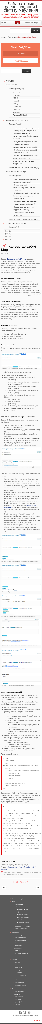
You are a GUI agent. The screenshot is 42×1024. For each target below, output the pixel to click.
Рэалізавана (9, 85)
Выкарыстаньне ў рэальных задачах (23, 219)
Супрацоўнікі (18, 1002)
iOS (14, 98)
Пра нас (14, 989)
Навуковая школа (19, 943)
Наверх (37, 1020)
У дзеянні (17, 907)
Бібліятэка (17, 962)
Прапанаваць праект (20, 937)
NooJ (15, 109)
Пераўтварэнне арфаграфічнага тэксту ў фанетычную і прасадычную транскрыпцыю (25, 144)
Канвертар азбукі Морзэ (16, 259)
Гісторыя (17, 950)
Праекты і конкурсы (20, 965)
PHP (15, 95)
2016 (6, 231)
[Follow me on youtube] (8, 23)
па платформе (14, 88)
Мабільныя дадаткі (22, 914)
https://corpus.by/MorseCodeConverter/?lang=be (18, 868)
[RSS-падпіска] (2, 23)
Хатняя (14, 899)
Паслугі (21, 899)
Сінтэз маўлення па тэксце (15, 120)
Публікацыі (27, 926)
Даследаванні (15, 932)
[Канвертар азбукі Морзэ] (21, 360)
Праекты (22, 935)
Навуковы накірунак (20, 940)
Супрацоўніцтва (19, 996)
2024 (6, 239)
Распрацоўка (14, 124)
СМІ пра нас (18, 999)
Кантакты (17, 1004)
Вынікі (13, 901)
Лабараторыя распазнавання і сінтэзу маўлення (21, 6)
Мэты (16, 935)
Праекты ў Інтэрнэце (23, 922)
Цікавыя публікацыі (20, 982)
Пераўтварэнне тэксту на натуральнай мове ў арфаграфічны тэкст (26, 136)
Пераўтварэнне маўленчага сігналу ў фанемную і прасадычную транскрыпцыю (26, 196)
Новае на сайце (19, 904)
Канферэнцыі (18, 967)
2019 (6, 234)
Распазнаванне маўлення (14, 171)
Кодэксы (12, 227)
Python (15, 106)
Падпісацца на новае (20, 985)
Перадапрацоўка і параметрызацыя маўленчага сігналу (24, 187)
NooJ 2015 (23, 975)
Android (16, 112)
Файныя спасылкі (19, 980)
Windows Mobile (19, 115)
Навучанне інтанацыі (23, 917)
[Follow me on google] (5, 23)
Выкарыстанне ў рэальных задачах (22, 167)
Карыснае (14, 959)
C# (14, 103)
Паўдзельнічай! (21, 970)
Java (15, 101)
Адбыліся (19, 972)
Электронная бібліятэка (14, 223)
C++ (15, 92)
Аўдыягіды (20, 920)
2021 (6, 236)
